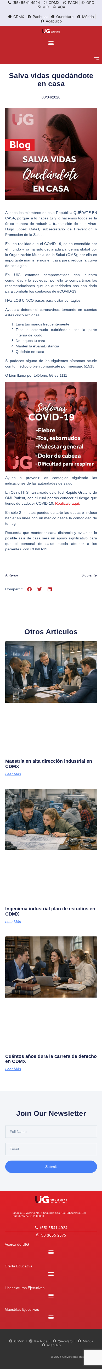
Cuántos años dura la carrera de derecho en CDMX (51, 1059)
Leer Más (13, 774)
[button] (51, 42)
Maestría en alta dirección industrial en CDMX (48, 764)
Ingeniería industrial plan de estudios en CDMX (50, 911)
